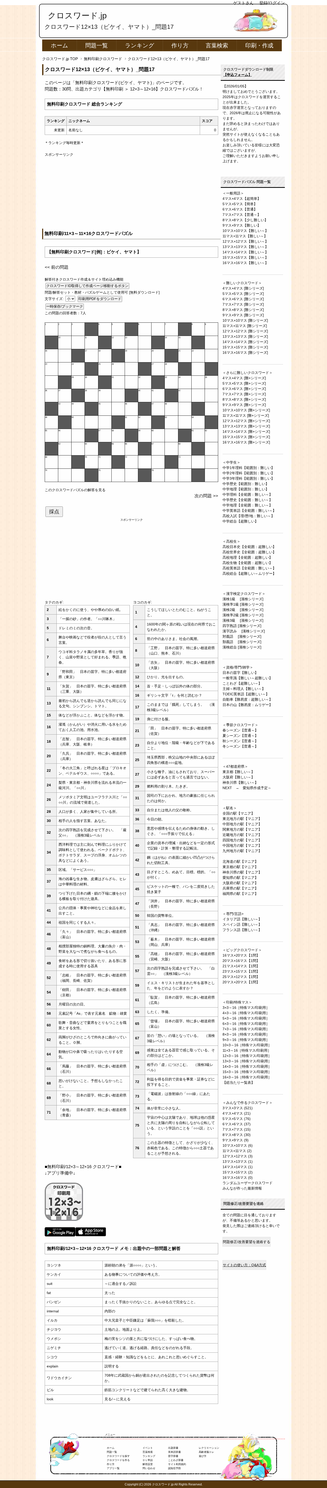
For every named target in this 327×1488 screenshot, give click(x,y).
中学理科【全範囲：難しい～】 (248, 494)
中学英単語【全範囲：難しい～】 (249, 510)
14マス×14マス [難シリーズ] (245, 342)
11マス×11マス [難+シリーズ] (246, 415)
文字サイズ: (55, 299)
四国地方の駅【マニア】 (242, 840)
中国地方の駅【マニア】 (242, 845)
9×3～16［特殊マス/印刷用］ (246, 1040)
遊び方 (202, 1456)
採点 (54, 511)
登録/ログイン (272, 3)
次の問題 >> (206, 495)
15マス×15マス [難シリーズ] (245, 347)
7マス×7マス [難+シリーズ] (244, 394)
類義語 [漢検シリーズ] (242, 642)
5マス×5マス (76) (237, 1119)
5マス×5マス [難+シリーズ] (244, 383)
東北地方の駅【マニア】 (242, 819)
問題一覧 (96, 45)
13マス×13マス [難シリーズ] (245, 336)
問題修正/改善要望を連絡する (246, 1242)
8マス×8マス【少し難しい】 (245, 220)
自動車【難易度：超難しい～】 (248, 699)
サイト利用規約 (177, 1464)
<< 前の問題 (56, 267)
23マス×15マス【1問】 (241, 971)
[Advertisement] (131, 193)
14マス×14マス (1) (238, 1167)
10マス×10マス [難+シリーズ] (246, 410)
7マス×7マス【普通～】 (242, 215)
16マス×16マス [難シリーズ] (245, 352)
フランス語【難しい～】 (242, 930)
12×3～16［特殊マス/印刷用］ (247, 1056)
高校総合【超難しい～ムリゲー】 (249, 573)
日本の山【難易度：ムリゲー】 (248, 705)
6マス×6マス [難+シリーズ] (244, 389)
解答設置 (148, 1464)
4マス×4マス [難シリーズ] (243, 288)
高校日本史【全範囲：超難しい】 (249, 547)
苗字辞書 (173, 1456)
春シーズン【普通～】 (240, 730)
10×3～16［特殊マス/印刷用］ (247, 1045)
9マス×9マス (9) (236, 1140)
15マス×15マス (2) (238, 1172)
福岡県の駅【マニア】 (240, 894)
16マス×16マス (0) (238, 1178)
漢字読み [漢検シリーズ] (244, 631)
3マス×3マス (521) (238, 1108)
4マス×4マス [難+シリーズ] (244, 378)
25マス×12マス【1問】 (241, 977)
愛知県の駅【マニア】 (240, 878)
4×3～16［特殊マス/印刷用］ (246, 1013)
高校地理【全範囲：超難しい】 (248, 557)
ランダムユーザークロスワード (248, 1183)
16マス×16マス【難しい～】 (245, 263)
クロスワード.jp (77, 15)
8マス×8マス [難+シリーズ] (244, 399)
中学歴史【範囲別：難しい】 (246, 484)
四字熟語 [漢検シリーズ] (242, 626)
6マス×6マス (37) (237, 1124)
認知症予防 (174, 1468)
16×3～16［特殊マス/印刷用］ (247, 1077)
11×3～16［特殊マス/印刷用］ (247, 1050)
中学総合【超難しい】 (240, 521)
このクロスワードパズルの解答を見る (75, 490)
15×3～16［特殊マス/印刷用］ (247, 1072)
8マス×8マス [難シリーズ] (243, 310)
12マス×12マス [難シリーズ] (245, 331)
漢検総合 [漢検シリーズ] (242, 647)
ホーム (59, 45)
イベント (148, 1447)
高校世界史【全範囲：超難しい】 (249, 552)
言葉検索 (217, 45)
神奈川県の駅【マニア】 (242, 872)
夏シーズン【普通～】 (240, 736)
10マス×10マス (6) (238, 1145)
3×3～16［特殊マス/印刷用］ (246, 1008)
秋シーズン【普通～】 (240, 741)
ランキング (139, 45)
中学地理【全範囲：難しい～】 (248, 505)
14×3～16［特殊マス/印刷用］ (247, 1066)
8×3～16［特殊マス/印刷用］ (246, 1034)
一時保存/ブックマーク (64, 306)
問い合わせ (149, 1468)
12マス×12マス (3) (238, 1156)
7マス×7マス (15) (237, 1129)
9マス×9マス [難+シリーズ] (244, 405)
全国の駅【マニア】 (239, 813)
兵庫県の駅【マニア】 (240, 888)
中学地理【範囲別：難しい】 (246, 489)
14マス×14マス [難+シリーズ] (246, 431)
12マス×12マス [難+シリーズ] (246, 421)
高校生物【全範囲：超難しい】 (248, 563)
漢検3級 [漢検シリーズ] (243, 620)
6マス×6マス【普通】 (240, 209)
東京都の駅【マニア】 (240, 867)
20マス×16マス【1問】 (241, 961)
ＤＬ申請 (148, 1460)
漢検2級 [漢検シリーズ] (243, 610)
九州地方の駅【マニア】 (242, 851)
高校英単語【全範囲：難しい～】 (249, 568)
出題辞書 (173, 1447)
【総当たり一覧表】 (239, 1082)
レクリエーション (209, 1447)
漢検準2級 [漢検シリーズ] (243, 615)
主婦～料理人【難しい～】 (244, 689)
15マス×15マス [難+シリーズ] (246, 437)
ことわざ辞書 (175, 1460)
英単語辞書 (174, 1452)
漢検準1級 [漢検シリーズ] (243, 604)
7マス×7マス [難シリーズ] (243, 304)
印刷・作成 (259, 45)
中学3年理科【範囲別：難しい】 (249, 478)
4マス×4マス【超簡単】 (242, 199)
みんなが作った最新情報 (242, 1188)
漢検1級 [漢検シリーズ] (243, 599)
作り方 (180, 45)
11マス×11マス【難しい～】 (245, 236)
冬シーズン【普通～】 (240, 746)
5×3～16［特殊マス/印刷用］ (246, 1018)
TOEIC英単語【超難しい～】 (246, 694)
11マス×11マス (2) (237, 1151)
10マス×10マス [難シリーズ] (245, 320)
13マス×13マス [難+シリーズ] (246, 426)
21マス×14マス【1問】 (241, 966)
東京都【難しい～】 (239, 772)
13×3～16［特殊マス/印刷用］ (247, 1061)
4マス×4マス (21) (237, 1113)
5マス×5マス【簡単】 (240, 204)
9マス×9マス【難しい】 (242, 225)
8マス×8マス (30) (237, 1135)
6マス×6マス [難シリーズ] (243, 299)
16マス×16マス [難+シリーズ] (246, 442)
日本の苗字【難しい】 (240, 673)
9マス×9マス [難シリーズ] (243, 315)
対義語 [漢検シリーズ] (242, 636)
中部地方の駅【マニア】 (242, 824)
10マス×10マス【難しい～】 (245, 231)
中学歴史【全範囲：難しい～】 (248, 500)
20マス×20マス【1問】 (241, 982)
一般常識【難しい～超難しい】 (248, 678)
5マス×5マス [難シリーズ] (243, 294)
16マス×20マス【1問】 (241, 955)
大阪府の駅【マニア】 (240, 883)
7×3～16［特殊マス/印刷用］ (246, 1029)
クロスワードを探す (118, 1456)
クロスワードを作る (118, 1460)
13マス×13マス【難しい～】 (245, 247)
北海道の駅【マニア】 (240, 861)
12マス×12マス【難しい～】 (245, 241)
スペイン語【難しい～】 (242, 924)
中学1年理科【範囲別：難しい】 (249, 468)
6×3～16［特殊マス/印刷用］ (246, 1024)
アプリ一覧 (113, 1468)
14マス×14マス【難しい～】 (245, 252)
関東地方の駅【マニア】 (242, 829)
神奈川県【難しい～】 (240, 782)
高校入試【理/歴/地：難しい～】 (249, 516)
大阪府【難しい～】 (239, 777)
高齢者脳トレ (206, 1452)
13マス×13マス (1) (238, 1161)
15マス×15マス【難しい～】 (245, 257)
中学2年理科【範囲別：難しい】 (249, 473)
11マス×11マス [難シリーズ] (245, 326)
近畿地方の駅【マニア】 (242, 835)
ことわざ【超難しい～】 (242, 683)
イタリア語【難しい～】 (242, 919)
